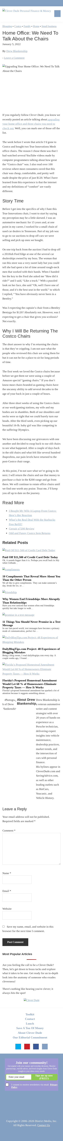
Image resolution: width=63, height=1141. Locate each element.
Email (6, 891)
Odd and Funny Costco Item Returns (29, 533)
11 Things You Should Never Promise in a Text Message (31, 623)
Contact (30, 1018)
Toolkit (30, 1014)
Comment (9, 830)
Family (27, 26)
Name (6, 873)
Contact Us (43, 1125)
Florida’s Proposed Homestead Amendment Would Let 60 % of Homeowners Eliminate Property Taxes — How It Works (29, 684)
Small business (49, 26)
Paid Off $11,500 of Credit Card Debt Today (30, 557)
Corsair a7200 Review (21, 528)
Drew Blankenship (16, 51)
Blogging (7, 26)
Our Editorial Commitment (30, 1037)
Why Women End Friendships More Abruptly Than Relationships (31, 600)
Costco (17, 26)
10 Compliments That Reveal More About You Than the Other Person (31, 578)
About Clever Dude (30, 1032)
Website (7, 908)
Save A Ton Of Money (30, 1028)
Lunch (30, 1023)
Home (36, 26)
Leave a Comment (14, 57)
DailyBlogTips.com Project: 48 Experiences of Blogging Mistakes (31, 650)
